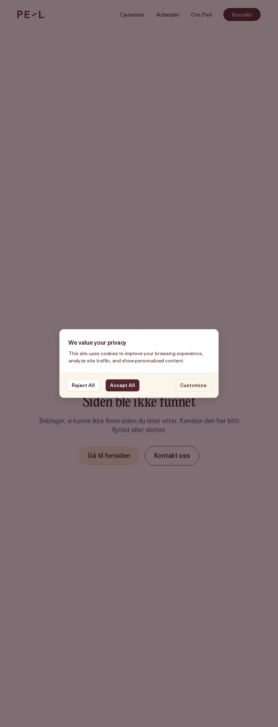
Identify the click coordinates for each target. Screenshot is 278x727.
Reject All (83, 385)
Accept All (122, 385)
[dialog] (139, 363)
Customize (193, 385)
